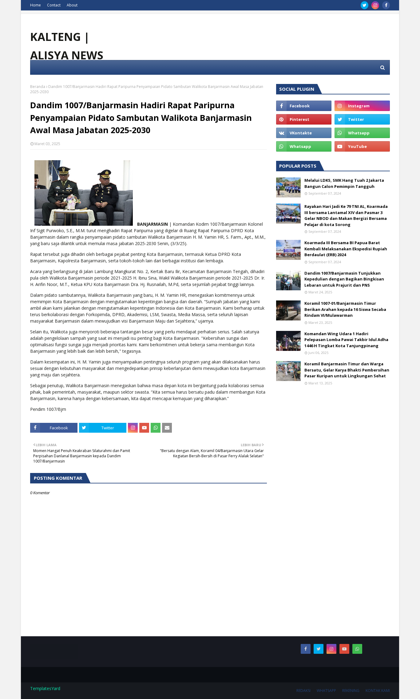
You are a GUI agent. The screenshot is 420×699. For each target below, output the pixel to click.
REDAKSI (303, 690)
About (72, 5)
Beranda (37, 86)
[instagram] (375, 5)
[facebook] (386, 5)
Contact (54, 5)
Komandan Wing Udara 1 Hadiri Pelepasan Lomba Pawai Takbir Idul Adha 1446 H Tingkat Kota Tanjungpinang (346, 339)
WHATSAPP (326, 690)
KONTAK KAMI (378, 690)
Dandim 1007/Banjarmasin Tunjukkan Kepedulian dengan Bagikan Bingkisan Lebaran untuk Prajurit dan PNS (344, 279)
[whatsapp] (362, 133)
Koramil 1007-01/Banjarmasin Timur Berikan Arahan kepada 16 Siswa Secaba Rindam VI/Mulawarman (345, 309)
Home (35, 5)
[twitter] (364, 5)
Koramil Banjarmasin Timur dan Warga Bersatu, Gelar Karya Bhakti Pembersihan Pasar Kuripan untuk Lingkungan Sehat (346, 370)
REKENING (350, 690)
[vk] (303, 133)
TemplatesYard (45, 688)
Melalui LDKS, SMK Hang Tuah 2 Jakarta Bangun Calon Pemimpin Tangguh (344, 183)
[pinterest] (303, 119)
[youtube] (362, 146)
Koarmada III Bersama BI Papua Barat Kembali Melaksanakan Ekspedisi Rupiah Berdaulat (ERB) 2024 (345, 248)
